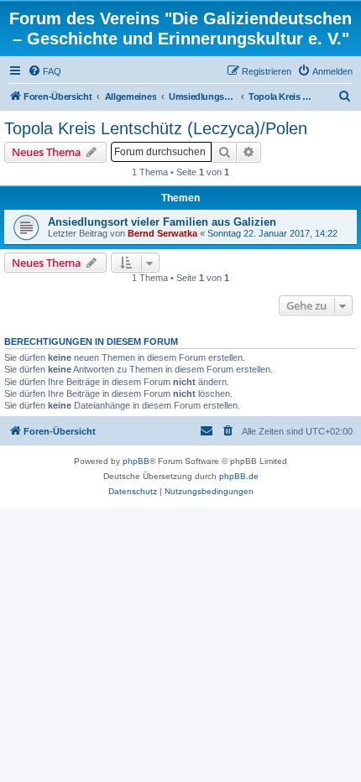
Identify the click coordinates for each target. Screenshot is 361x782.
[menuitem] (44, 71)
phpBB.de (239, 476)
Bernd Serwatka (162, 233)
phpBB (136, 461)
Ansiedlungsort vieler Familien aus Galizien (162, 222)
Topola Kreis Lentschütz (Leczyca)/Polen (155, 128)
